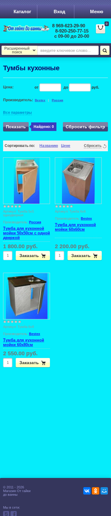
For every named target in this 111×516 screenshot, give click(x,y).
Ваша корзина (102, 31)
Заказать (29, 255)
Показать (16, 126)
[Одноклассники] (95, 491)
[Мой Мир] (104, 491)
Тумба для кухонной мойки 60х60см (75, 227)
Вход (59, 11)
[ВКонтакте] (87, 491)
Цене (65, 146)
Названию (48, 146)
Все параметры (17, 112)
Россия (57, 100)
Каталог (22, 11)
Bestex (40, 100)
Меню (96, 11)
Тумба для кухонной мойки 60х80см (23, 342)
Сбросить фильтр (85, 126)
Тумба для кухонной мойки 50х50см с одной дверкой (26, 233)
